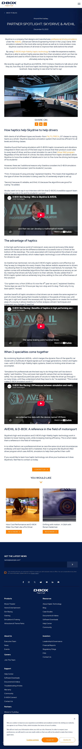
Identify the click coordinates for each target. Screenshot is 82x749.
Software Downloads (50, 619)
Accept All (49, 740)
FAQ (44, 653)
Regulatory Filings (49, 649)
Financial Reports (49, 645)
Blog (44, 608)
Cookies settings (33, 740)
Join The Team (9, 660)
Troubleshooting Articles (13, 686)
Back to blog (11, 13)
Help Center (47, 623)
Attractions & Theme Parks (14, 623)
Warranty (7, 690)
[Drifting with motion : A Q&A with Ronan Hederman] (59, 505)
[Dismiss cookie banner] (74, 718)
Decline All (67, 740)
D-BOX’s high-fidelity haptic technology (31, 51)
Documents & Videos (50, 615)
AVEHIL (18, 41)
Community (47, 627)
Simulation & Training (12, 619)
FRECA (56, 136)
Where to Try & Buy (11, 712)
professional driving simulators (64, 39)
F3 (51, 136)
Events (7, 649)
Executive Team (10, 641)
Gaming (7, 615)
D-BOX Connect (10, 697)
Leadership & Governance (52, 641)
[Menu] (79, 3)
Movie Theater (9, 604)
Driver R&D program (65, 152)
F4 (48, 136)
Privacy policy (34, 573)
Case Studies (48, 612)
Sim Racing (8, 612)
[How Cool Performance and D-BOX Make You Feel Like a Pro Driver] (22, 505)
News (6, 645)
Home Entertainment (12, 608)
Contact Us (47, 657)
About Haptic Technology (52, 604)
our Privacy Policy (21, 725)
